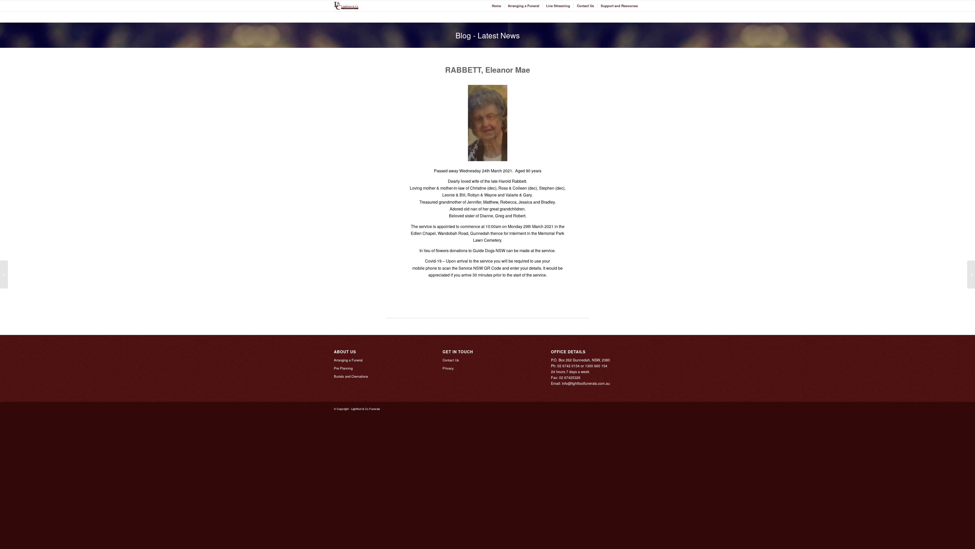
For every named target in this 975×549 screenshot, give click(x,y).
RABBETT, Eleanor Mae (487, 69)
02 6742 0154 (568, 365)
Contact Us (451, 360)
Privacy (448, 368)
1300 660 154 (596, 365)
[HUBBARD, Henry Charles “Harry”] (4, 274)
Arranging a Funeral (348, 360)
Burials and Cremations (351, 376)
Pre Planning (343, 368)
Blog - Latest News (488, 35)
